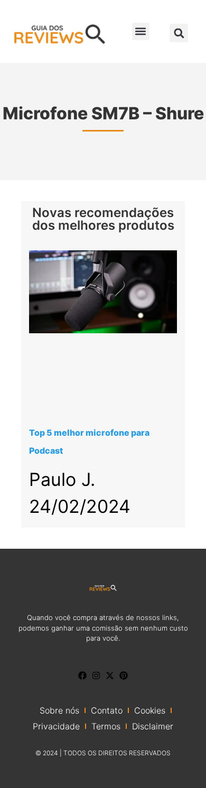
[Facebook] (82, 675)
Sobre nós (59, 710)
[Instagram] (96, 675)
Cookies (149, 710)
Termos (105, 726)
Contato (107, 710)
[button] (140, 31)
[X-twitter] (110, 675)
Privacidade (56, 726)
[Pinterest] (123, 675)
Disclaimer (152, 726)
